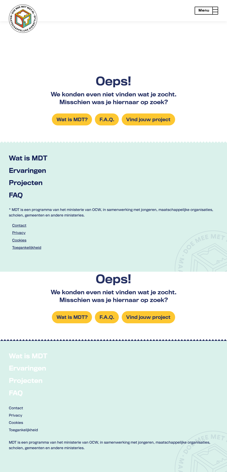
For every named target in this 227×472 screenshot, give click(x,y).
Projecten (26, 182)
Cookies (19, 240)
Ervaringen (27, 170)
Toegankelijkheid (26, 247)
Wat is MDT (28, 158)
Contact (19, 225)
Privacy (18, 232)
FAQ (16, 195)
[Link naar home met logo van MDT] (23, 18)
